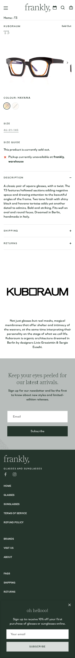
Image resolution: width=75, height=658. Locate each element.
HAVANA (7, 106)
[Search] (63, 8)
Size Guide (12, 142)
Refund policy (13, 522)
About (8, 557)
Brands (9, 539)
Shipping (9, 583)
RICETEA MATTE (15, 106)
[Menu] (6, 8)
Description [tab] (13, 177)
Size (7, 123)
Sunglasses (11, 504)
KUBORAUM (12, 26)
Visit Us (8, 548)
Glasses (9, 495)
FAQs (7, 574)
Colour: (17, 97)
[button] (8, 63)
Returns (9, 592)
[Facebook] (5, 474)
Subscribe (37, 646)
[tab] (37, 204)
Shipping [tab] (11, 230)
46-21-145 (11, 130)
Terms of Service (15, 513)
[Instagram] (14, 474)
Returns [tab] (10, 243)
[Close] (70, 605)
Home (8, 18)
